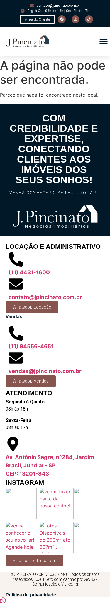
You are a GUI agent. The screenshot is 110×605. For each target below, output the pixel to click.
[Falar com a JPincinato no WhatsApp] (3, 601)
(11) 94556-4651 (31, 346)
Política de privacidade (31, 594)
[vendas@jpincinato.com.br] (16, 358)
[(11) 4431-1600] (16, 259)
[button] (103, 41)
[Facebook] (61, 19)
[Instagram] (75, 19)
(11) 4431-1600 (29, 272)
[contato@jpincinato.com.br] (16, 284)
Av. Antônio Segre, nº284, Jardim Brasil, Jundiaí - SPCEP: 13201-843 (50, 465)
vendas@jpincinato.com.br (45, 371)
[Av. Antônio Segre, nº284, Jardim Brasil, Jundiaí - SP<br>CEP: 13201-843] (13, 444)
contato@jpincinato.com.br (45, 297)
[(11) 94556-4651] (16, 333)
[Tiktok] (89, 19)
